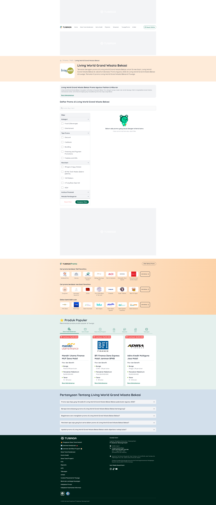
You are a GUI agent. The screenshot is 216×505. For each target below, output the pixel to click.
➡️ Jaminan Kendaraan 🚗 (69, 445)
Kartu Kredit (99, 27)
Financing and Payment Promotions (73, 153)
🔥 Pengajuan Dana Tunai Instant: (71, 442)
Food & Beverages (71, 123)
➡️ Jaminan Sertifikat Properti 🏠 (71, 449)
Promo (65, 60)
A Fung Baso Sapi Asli (72, 183)
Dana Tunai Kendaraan (86, 27)
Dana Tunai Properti (67, 458)
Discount (68, 137)
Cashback (68, 142)
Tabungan (64, 471)
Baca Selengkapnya (68, 383)
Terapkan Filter (82, 202)
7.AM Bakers (69, 178)
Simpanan (116, 27)
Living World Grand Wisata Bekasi (87, 60)
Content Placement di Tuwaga (70, 478)
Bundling (68, 147)
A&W (66, 188)
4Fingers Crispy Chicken (73, 167)
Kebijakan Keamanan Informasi (71, 487)
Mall (71, 60)
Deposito (63, 465)
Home (76, 27)
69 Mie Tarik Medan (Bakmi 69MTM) (74, 173)
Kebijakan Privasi (66, 484)
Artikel (134, 27)
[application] (110, 27)
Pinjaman (107, 27)
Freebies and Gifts (71, 158)
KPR (62, 468)
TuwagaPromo (126, 27)
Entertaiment (69, 128)
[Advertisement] (108, 12)
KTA (62, 462)
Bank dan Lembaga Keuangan (70, 481)
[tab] (69, 330)
